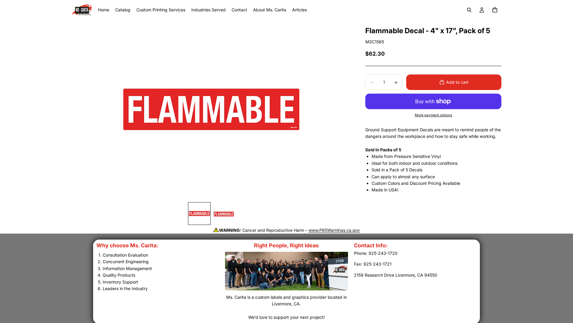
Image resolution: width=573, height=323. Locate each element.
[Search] (469, 9)
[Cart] (494, 9)
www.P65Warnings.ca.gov (334, 230)
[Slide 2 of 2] (223, 213)
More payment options (433, 115)
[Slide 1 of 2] (199, 213)
